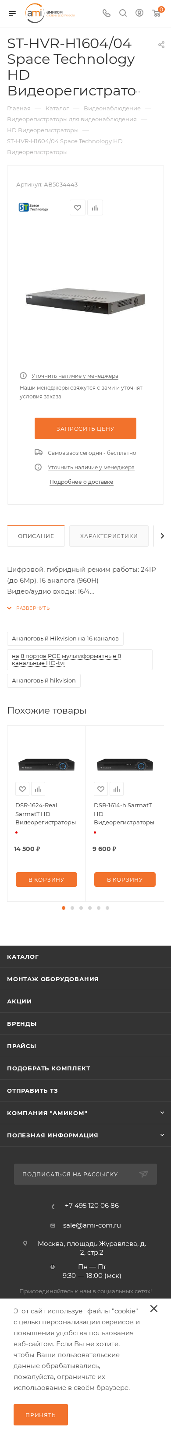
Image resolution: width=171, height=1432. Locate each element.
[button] (63, 908)
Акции (19, 1001)
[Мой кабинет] (139, 14)
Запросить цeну (85, 429)
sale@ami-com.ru (92, 1225)
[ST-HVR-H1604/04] (85, 298)
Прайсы (21, 1045)
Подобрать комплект (48, 1068)
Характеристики (109, 536)
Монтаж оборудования (53, 978)
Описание (36, 536)
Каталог (23, 956)
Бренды (22, 1023)
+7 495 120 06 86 (92, 1205)
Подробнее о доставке (82, 482)
